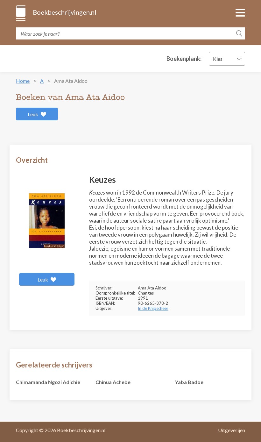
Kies (217, 59)
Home (23, 81)
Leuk (33, 114)
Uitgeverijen (231, 430)
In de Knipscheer (153, 308)
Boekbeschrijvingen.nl (64, 12)
